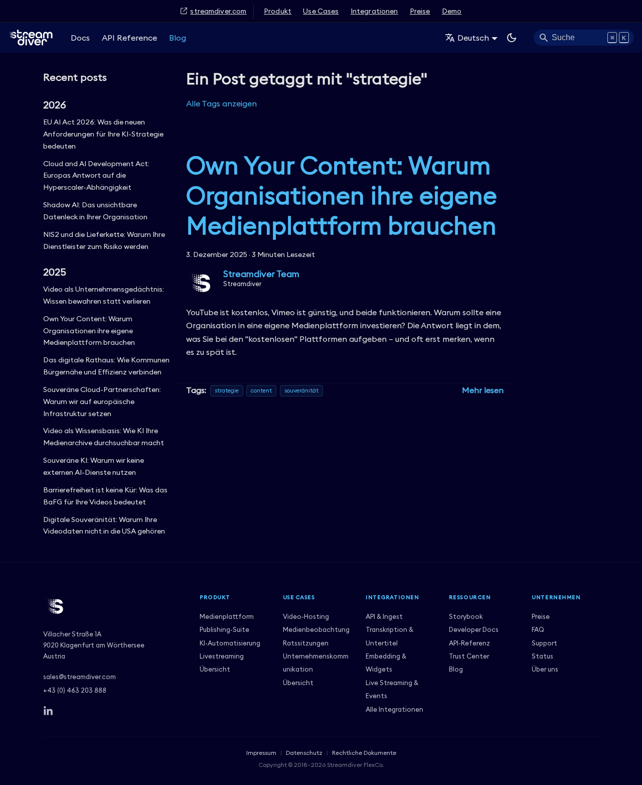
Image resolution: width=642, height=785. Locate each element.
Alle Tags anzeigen (221, 103)
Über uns (545, 669)
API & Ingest (384, 616)
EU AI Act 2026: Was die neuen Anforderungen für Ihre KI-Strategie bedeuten (103, 134)
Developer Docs (474, 629)
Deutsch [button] (473, 38)
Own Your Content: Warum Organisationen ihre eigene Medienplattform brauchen (89, 330)
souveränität (301, 391)
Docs (80, 38)
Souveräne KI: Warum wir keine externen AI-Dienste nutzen (93, 466)
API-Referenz (469, 643)
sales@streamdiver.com (79, 677)
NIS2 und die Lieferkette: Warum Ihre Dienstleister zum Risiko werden (104, 240)
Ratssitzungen (306, 643)
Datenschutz (304, 752)
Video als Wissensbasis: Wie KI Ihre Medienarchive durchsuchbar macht (103, 436)
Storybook (466, 616)
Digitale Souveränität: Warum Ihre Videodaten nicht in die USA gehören (104, 525)
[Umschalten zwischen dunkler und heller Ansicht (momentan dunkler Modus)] (512, 38)
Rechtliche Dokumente (364, 752)
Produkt (277, 11)
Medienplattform (227, 616)
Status (542, 656)
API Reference (129, 38)
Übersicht (215, 669)
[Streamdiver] (113, 606)
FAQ (538, 629)
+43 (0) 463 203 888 (74, 690)
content (261, 391)
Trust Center (469, 656)
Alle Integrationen (394, 709)
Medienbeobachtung (316, 629)
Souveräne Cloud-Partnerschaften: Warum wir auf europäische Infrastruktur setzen (102, 401)
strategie (227, 391)
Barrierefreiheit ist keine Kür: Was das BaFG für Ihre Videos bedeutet (105, 495)
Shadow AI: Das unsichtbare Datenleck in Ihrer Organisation (95, 210)
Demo (452, 11)
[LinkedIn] (48, 711)
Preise (420, 11)
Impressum (261, 752)
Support (544, 643)
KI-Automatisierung (230, 643)
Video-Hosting (306, 616)
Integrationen (374, 11)
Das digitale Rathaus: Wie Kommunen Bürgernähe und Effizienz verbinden (106, 365)
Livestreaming (222, 656)
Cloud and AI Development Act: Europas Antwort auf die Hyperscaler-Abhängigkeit (96, 175)
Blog (177, 38)
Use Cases (321, 11)
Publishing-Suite (224, 629)
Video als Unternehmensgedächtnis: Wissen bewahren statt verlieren (103, 295)
